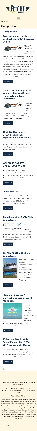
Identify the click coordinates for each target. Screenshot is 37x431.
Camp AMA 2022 (12, 191)
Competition (10, 31)
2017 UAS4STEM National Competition (16, 254)
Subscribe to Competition (3, 369)
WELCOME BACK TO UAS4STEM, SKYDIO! (14, 164)
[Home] (18, 9)
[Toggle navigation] (18, 18)
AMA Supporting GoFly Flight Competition (18, 218)
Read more (8, 81)
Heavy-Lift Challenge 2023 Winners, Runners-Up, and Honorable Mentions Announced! (17, 94)
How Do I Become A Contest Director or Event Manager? (17, 297)
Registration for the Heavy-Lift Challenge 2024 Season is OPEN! (18, 39)
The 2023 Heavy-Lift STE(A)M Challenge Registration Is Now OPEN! (17, 135)
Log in (7, 425)
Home (6, 22)
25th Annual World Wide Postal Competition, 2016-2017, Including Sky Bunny (16, 342)
